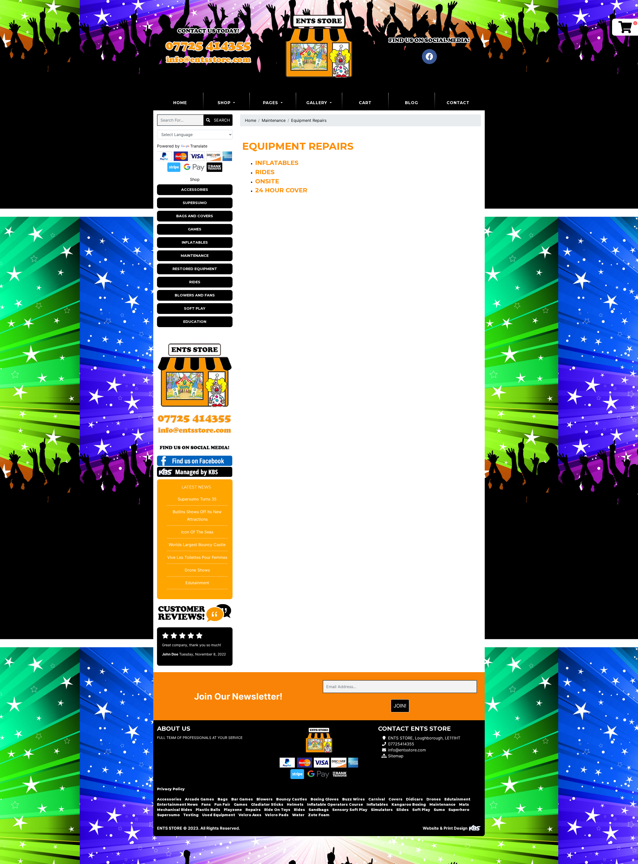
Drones (433, 799)
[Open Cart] (625, 27)
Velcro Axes (250, 815)
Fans (206, 804)
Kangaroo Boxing (409, 804)
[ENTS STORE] (318, 46)
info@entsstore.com (407, 749)
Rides (194, 282)
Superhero (458, 809)
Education (194, 321)
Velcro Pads (277, 815)
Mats (464, 804)
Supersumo (195, 203)
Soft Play (194, 308)
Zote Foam (318, 815)
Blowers (264, 799)
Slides (402, 809)
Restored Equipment (194, 269)
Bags (223, 799)
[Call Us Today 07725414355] (195, 419)
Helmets (295, 804)
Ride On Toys (277, 809)
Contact (458, 102)
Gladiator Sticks (267, 804)
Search (221, 120)
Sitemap (395, 755)
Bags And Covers (194, 216)
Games (194, 229)
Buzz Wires (353, 799)
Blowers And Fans (195, 295)
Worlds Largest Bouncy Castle (197, 544)
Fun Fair (222, 804)
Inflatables (195, 242)
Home (188, 102)
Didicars (414, 799)
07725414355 (401, 743)
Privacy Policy (171, 789)
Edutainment (197, 582)
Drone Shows (197, 570)
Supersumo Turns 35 (197, 499)
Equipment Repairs (308, 120)
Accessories (194, 189)
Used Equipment (218, 815)
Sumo (439, 809)
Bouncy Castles (291, 799)
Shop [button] (225, 102)
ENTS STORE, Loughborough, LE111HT (424, 737)
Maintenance (195, 255)
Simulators (382, 809)
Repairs (253, 809)
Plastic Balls (208, 809)
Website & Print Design (446, 828)
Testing (191, 815)
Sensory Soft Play (349, 809)
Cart (365, 102)
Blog (411, 102)
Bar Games (242, 799)
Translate (198, 146)
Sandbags (319, 809)
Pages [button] (271, 102)
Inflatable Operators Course (335, 804)
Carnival (376, 799)
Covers (395, 799)
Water (298, 815)
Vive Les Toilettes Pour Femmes (197, 557)
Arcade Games (199, 799)
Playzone (233, 809)
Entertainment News (177, 804)
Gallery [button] (317, 102)
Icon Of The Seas (197, 531)
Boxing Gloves (325, 799)
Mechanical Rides (174, 809)
